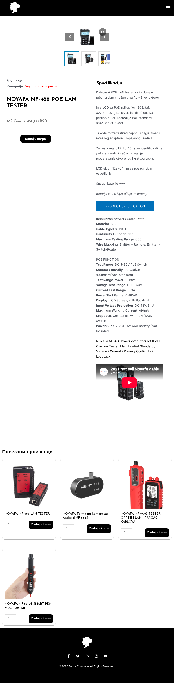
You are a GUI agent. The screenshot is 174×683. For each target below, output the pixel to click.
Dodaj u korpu (35, 139)
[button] (168, 6)
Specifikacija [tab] (109, 83)
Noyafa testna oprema (41, 86)
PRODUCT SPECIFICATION (125, 206)
